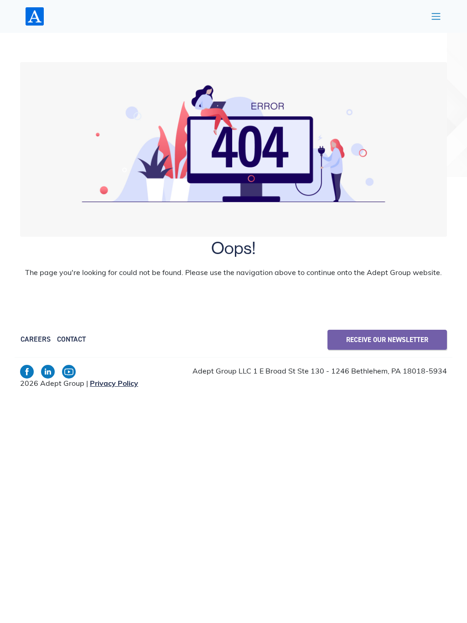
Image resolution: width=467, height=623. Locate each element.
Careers (36, 339)
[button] (436, 16)
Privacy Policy (114, 384)
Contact (71, 339)
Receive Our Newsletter (387, 339)
